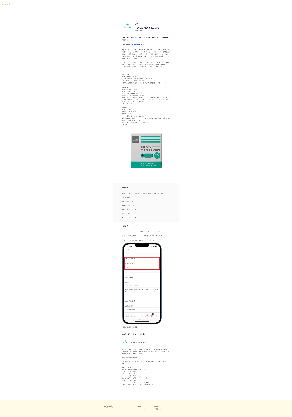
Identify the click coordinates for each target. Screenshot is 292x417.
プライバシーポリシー (143, 409)
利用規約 (139, 406)
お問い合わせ (157, 406)
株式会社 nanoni (158, 409)
